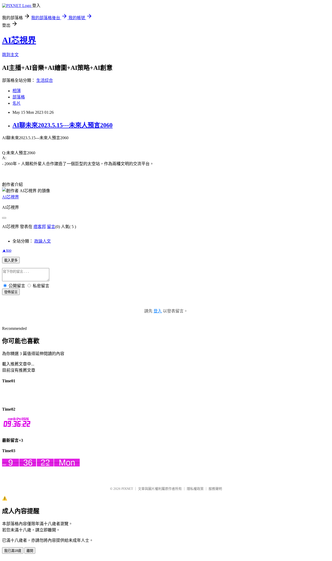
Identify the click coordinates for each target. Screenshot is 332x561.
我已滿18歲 (12, 551)
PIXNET (127, 489)
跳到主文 (10, 54)
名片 (16, 103)
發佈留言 (11, 292)
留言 (51, 226)
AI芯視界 (19, 40)
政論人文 (42, 241)
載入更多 (11, 260)
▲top (6, 250)
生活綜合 (44, 80)
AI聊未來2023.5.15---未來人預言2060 (62, 125)
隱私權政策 (195, 489)
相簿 (16, 91)
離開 (29, 551)
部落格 (18, 97)
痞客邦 (39, 226)
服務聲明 (215, 489)
